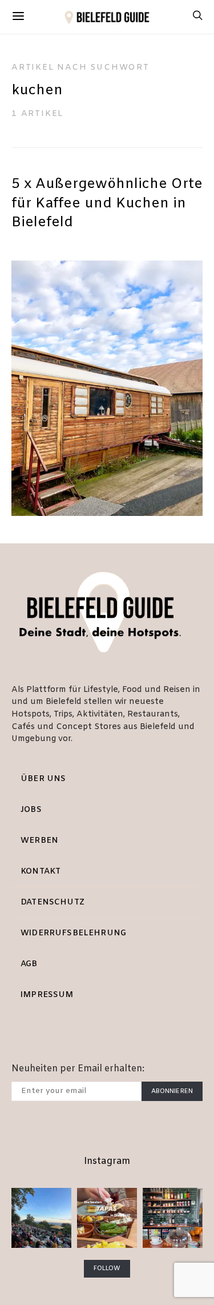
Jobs (31, 809)
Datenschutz (52, 902)
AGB (29, 964)
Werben (39, 840)
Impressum (47, 995)
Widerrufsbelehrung (73, 933)
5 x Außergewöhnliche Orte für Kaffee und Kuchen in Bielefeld (107, 203)
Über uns (43, 779)
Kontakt (40, 871)
